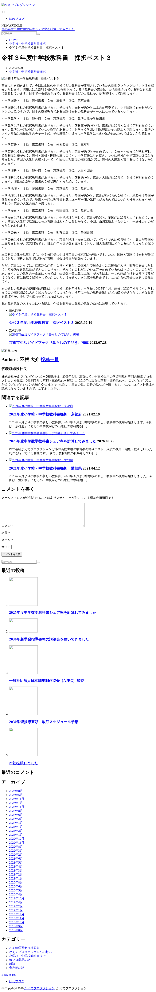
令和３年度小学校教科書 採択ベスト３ (41, 323)
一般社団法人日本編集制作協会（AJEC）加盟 (46, 681)
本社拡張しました (23, 763)
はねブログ (16, 18)
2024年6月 (16, 814)
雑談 (12, 963)
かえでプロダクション (39, 988)
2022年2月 (16, 854)
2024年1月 (16, 822)
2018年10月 (16, 922)
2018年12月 (16, 914)
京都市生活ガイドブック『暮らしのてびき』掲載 (49, 343)
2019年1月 (16, 910)
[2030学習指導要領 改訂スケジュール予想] (23, 714)
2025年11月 (16, 798)
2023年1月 (16, 834)
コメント (8, 525)
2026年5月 (16, 794)
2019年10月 (16, 898)
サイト (6, 546)
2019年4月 (16, 902)
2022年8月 (16, 846)
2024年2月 (16, 818)
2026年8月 (16, 790)
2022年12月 (16, 838)
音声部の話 (16, 967)
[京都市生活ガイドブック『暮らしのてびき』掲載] (44, 334)
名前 (6, 532)
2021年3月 (16, 870)
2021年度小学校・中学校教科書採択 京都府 (45, 414)
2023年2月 (16, 830)
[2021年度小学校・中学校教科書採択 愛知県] (41, 460)
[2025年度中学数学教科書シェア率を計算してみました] (47, 433)
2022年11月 (16, 842)
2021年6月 (16, 858)
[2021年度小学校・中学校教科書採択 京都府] (41, 406)
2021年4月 (16, 866)
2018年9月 (16, 926)
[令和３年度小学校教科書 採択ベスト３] (38, 314)
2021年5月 (16, 862)
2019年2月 (16, 906)
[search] (38, 34)
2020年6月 (16, 886)
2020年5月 (16, 890)
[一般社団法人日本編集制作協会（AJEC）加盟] (23, 672)
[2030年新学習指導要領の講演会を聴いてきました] (23, 631)
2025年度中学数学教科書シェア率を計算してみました (38, 29)
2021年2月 (16, 874)
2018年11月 (16, 918)
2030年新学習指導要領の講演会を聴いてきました (49, 639)
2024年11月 (16, 806)
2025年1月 (16, 802)
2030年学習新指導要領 (24, 948)
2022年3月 (16, 850)
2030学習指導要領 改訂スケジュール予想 (43, 722)
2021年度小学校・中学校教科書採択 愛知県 (45, 468)
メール (7, 539)
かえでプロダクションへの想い (30, 951)
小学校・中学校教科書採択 (27, 71)
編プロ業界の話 (19, 959)
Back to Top (9, 974)
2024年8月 (16, 810)
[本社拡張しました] (23, 755)
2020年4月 (16, 894)
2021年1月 (16, 878)
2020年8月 (16, 882)
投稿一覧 (50, 359)
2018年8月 (16, 930)
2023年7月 (16, 826)
